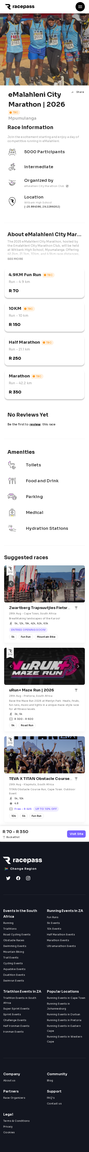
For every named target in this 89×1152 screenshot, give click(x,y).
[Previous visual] (10, 584)
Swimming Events (14, 946)
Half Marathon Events (61, 934)
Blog (50, 1080)
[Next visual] (78, 584)
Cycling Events (13, 963)
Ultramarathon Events (61, 946)
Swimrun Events (13, 980)
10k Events (54, 928)
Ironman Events (13, 1031)
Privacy (8, 1126)
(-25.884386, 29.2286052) (42, 206)
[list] (44, 180)
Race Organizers (14, 1097)
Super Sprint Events (16, 1008)
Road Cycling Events (17, 934)
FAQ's (51, 1097)
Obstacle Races (13, 940)
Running (8, 922)
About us (9, 1080)
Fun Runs (52, 917)
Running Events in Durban (63, 1014)
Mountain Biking (13, 951)
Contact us (54, 1103)
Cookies (9, 1132)
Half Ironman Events (16, 1025)
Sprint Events (12, 1014)
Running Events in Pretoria (64, 1020)
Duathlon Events (14, 974)
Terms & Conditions (16, 1120)
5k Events (53, 922)
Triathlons (10, 928)
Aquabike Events (14, 969)
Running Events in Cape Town (66, 997)
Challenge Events (14, 1020)
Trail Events (11, 957)
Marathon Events (58, 940)
